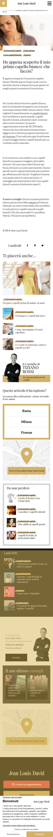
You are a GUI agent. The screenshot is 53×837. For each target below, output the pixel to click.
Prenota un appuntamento (28, 784)
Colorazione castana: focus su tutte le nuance (32, 565)
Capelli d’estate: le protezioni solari (27, 536)
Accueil (5, 10)
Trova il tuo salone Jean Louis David (26, 470)
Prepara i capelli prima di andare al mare (24, 303)
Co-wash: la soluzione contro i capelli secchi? (30, 346)
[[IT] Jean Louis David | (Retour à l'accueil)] (27, 3)
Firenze (26, 432)
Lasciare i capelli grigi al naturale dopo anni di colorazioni (29, 579)
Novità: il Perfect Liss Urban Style (29, 499)
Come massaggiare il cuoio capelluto (29, 331)
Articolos (11, 10)
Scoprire (16, 657)
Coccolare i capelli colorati (31, 512)
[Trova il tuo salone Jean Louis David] (3, 3)
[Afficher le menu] (49, 3)
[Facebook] (27, 245)
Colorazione (29, 50)
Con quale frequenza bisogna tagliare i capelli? (32, 607)
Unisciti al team (26, 794)
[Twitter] (42, 245)
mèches (33, 202)
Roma (26, 411)
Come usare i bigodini (28, 593)
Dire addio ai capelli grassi (31, 524)
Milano (26, 422)
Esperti (27, 55)
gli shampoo (9, 136)
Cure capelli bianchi (12, 55)
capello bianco (40, 113)
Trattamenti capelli (12, 50)
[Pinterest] (35, 245)
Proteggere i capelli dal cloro (30, 315)
